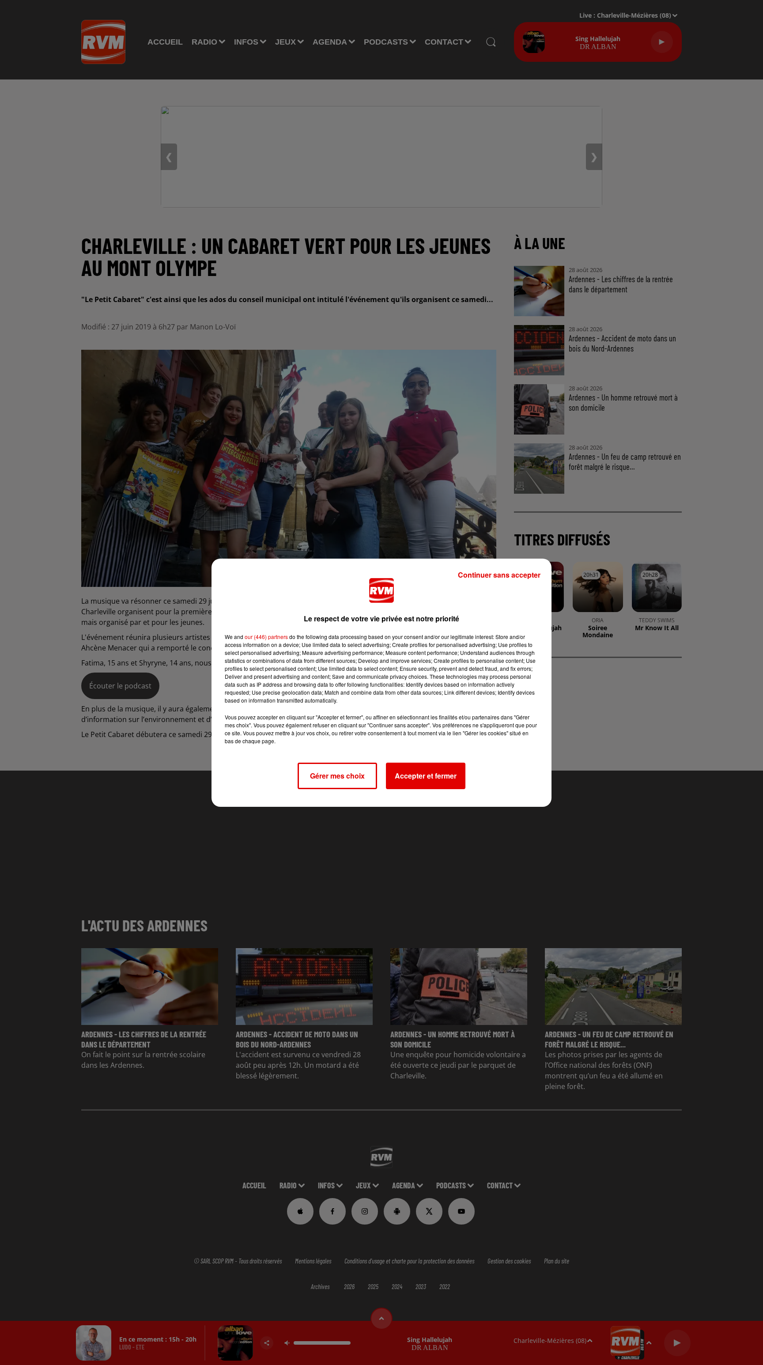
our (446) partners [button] (266, 636)
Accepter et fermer (426, 776)
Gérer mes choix (337, 776)
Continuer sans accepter (499, 575)
